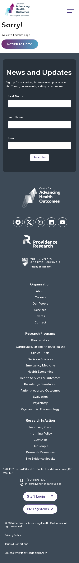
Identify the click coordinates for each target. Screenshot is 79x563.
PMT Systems (38, 509)
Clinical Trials (40, 353)
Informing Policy (40, 433)
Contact (40, 322)
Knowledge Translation (40, 384)
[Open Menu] (70, 10)
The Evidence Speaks (40, 458)
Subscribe (39, 157)
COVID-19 (40, 439)
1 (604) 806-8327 (36, 479)
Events (40, 316)
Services (40, 310)
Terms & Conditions (16, 544)
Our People (40, 303)
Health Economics (40, 371)
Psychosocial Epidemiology (40, 409)
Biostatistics (40, 340)
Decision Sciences (40, 359)
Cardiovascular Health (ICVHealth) (40, 347)
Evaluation (40, 396)
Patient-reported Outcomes (40, 390)
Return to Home (19, 44)
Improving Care (40, 427)
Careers (40, 297)
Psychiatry (40, 403)
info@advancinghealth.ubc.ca (43, 483)
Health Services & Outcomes (40, 378)
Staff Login (36, 496)
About (40, 291)
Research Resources (40, 452)
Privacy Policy (13, 535)
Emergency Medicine (40, 365)
